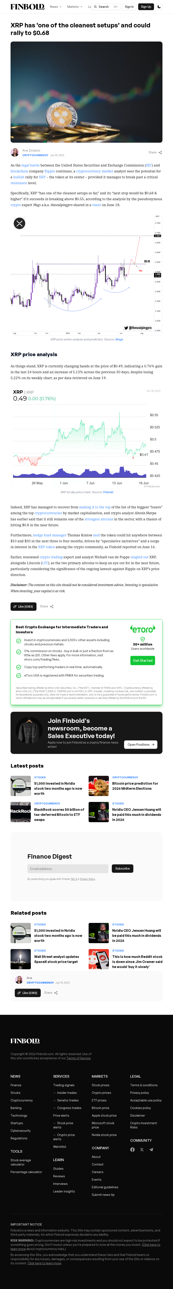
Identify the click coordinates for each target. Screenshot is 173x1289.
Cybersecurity (21, 1130)
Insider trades (65, 1092)
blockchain (19, 171)
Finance (16, 1085)
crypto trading (51, 557)
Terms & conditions (144, 1085)
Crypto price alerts (64, 1137)
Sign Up (146, 6)
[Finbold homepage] (86, 1040)
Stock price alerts (63, 1125)
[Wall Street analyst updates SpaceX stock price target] (21, 959)
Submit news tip (103, 1194)
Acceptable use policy (146, 1100)
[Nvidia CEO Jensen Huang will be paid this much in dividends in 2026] (99, 812)
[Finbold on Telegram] (151, 1149)
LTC (45, 562)
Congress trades (67, 1108)
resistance (19, 182)
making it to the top (95, 507)
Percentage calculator (26, 1172)
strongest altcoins (99, 519)
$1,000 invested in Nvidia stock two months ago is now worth (58, 788)
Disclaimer (137, 1115)
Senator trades (66, 1100)
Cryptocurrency (35, 155)
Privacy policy (139, 1092)
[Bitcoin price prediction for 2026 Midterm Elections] (99, 786)
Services (61, 1076)
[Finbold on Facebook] (132, 1149)
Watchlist (59, 1146)
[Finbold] (28, 7)
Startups (17, 1123)
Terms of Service (78, 1058)
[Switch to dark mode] (159, 6)
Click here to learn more (44, 1263)
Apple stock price (104, 1115)
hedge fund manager (49, 535)
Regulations (19, 1138)
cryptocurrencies (48, 512)
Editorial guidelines (105, 1187)
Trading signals (63, 1085)
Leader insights (64, 1191)
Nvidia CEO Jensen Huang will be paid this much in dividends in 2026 (136, 814)
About (96, 1157)
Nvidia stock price (104, 1135)
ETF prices (99, 1100)
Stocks (40, 777)
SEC (149, 165)
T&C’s (74, 879)
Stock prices (100, 1085)
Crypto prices (101, 1092)
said (96, 535)
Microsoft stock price (103, 1125)
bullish (18, 177)
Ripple (50, 171)
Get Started (143, 660)
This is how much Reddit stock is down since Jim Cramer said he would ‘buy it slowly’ (137, 962)
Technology (19, 1115)
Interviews (60, 1184)
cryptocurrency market (94, 171)
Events (96, 1179)
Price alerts (61, 1115)
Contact (98, 1164)
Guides (58, 1168)
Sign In (129, 6)
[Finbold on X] (141, 1149)
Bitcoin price (100, 1108)
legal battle (31, 165)
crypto (16, 204)
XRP (42, 177)
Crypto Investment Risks (143, 1125)
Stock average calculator (21, 1162)
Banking (16, 1108)
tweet (96, 204)
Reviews (59, 1176)
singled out (140, 557)
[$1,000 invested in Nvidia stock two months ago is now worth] (21, 786)
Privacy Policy (87, 879)
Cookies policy (140, 1108)
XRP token (46, 546)
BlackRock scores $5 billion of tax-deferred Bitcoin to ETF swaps (59, 814)
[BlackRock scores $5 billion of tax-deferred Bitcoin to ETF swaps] (21, 812)
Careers (97, 1172)
